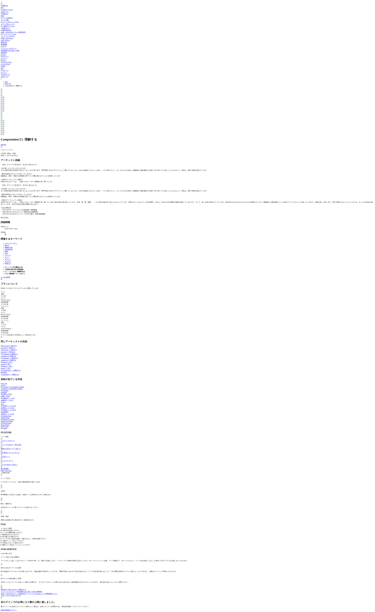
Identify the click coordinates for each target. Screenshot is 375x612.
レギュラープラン (11, 243)
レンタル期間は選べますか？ (12, 532)
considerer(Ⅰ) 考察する (8, 360)
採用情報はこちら (51, 594)
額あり (7, 245)
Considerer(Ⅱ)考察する (8, 356)
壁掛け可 (8, 263)
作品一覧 (8, 84)
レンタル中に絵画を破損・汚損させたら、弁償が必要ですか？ (24, 539)
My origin (4, 428)
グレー (7, 257)
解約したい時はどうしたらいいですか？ (16, 545)
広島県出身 (8, 249)
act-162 (3, 385)
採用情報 (4, 44)
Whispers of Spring (7, 421)
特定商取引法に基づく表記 (10, 50)
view (2, 404)
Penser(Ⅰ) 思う (6, 368)
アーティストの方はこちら (35, 594)
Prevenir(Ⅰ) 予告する (8, 352)
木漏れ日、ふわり (7, 400)
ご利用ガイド (22, 589)
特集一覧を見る (6, 471)
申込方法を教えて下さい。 (11, 530)
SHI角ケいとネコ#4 (7, 408)
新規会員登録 (5, 610)
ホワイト (8, 259)
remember (4, 392)
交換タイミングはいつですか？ (13, 541)
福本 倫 (3, 145)
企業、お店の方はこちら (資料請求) (13, 594)
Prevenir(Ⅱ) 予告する (8, 348)
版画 (6, 251)
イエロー (8, 261)
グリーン (8, 255)
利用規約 (4, 52)
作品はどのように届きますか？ (13, 543)
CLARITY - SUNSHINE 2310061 (12, 389)
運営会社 (4, 42)
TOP (6, 82)
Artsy (6, 253)
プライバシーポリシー (8, 48)
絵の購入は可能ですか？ (11, 536)
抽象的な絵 (8, 247)
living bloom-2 (5, 425)
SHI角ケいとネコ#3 (7, 414)
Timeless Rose (5, 418)
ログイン (14, 610)
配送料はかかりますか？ (11, 534)
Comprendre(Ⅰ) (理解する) (10, 374)
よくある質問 (5, 277)
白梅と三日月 (5, 396)
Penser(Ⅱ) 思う (6, 364)
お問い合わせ (12, 589)
